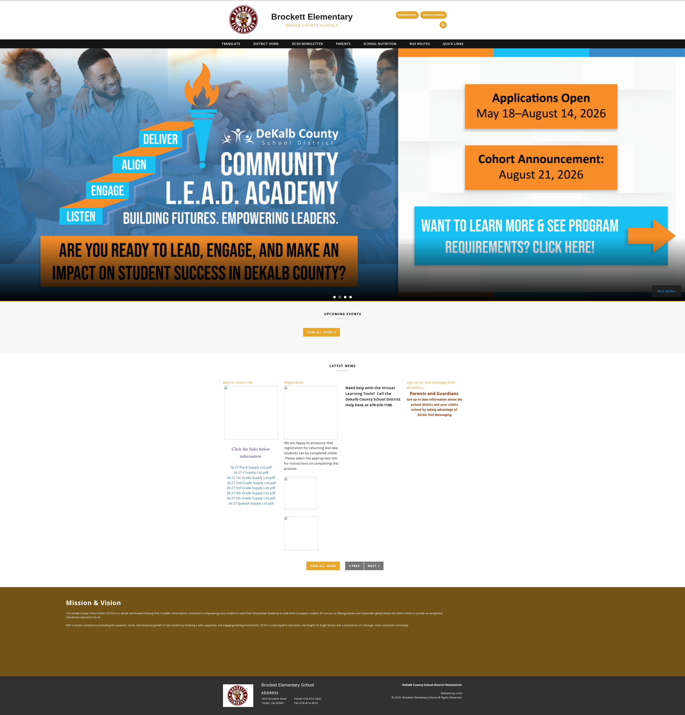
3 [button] (345, 297)
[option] (342, 174)
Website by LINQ (451, 693)
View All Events (321, 332)
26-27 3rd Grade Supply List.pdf (251, 488)
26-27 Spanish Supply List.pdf (251, 503)
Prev (355, 332)
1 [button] (334, 297)
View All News (323, 566)
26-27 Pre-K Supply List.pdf (251, 467)
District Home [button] (266, 44)
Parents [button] (343, 44)
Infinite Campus (433, 15)
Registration (407, 15)
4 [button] (350, 297)
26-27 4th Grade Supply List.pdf (251, 493)
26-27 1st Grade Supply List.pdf (251, 477)
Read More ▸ (666, 291)
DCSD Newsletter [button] (307, 44)
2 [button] (340, 297)
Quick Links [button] (453, 44)
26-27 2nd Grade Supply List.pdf (251, 483)
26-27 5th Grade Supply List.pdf (251, 498)
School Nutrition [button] (380, 44)
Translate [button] (231, 44)
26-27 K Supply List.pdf (250, 472)
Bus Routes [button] (420, 44)
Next (373, 332)
